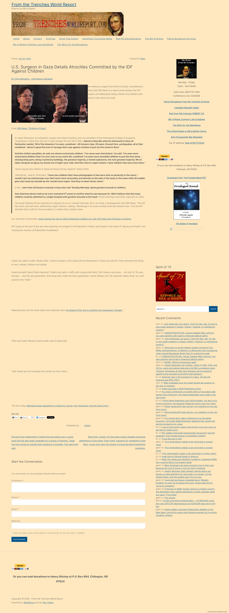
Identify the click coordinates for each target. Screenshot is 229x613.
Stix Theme (48, 602)
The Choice (169, 498)
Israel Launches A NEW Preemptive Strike (181, 389)
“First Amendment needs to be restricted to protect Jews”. (189, 453)
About (26, 38)
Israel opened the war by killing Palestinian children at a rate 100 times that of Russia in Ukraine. (84, 219)
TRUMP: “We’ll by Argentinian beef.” (180, 362)
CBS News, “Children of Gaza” (31, 128)
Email (14, 509)
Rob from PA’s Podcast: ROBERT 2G (186, 113)
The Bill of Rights (154, 38)
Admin (87, 425)
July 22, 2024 (25, 59)
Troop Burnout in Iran (172, 439)
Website (15, 521)
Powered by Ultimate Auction (217, 612)
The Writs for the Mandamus (72, 44)
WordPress (29, 602)
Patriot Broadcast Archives (181, 38)
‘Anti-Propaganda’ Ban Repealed (186, 137)
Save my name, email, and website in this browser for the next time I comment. (49, 533)
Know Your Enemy (68, 38)
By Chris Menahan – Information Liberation (32, 79)
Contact (38, 38)
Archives (50, 38)
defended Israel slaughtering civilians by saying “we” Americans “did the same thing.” (67, 405)
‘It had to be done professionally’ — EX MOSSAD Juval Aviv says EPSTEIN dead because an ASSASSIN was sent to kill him (185, 503)
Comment (17, 480)
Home (16, 38)
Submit (213, 309)
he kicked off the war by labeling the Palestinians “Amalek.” (94, 310)
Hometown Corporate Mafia (97, 38)
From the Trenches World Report (44, 4)
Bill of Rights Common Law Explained (33, 44)
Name (14, 497)
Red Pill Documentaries (128, 38)
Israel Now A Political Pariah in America (180, 456)
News (142, 59)
